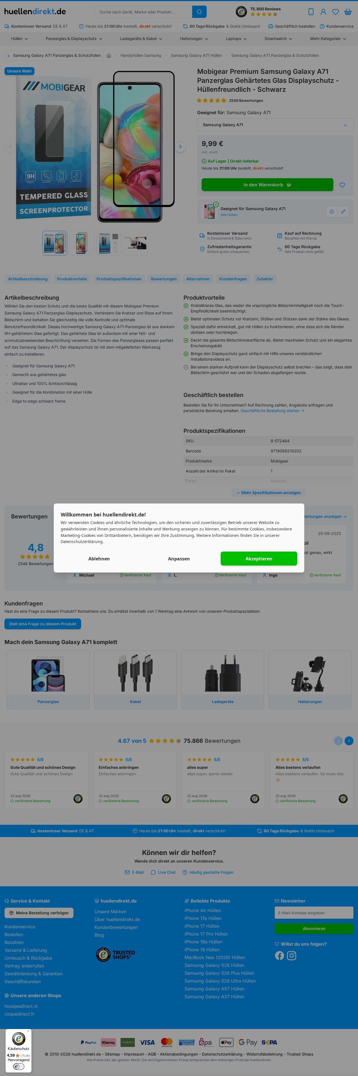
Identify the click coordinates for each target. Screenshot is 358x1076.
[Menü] (28, 1032)
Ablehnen (99, 559)
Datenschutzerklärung (82, 541)
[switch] (18, 1066)
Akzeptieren (259, 559)
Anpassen (179, 559)
